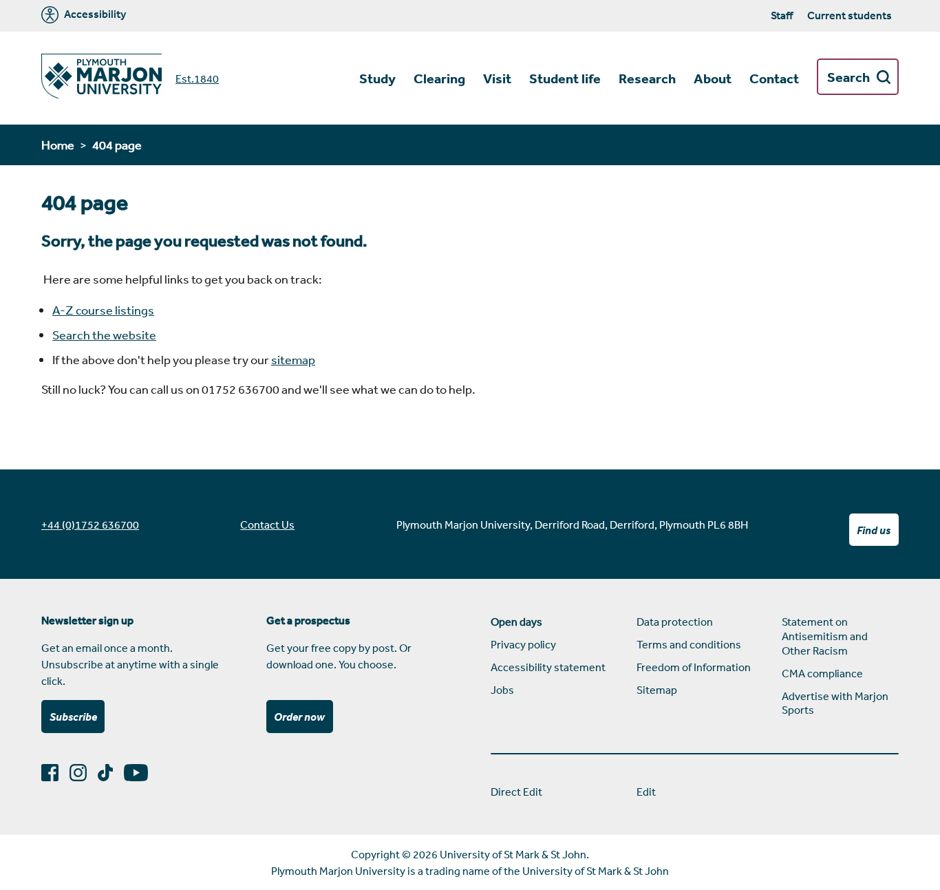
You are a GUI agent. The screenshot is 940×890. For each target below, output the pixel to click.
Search (848, 77)
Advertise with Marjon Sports (835, 703)
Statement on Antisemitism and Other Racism (825, 636)
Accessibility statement (548, 667)
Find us (873, 530)
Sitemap (657, 690)
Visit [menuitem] (497, 78)
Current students (849, 15)
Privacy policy (523, 644)
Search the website (104, 334)
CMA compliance (822, 673)
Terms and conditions (689, 644)
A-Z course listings (103, 309)
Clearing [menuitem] (439, 78)
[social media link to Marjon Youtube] (141, 772)
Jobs (502, 690)
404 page (117, 144)
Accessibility (94, 14)
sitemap (293, 359)
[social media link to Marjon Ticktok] (111, 772)
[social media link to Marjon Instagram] (84, 772)
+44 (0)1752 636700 (90, 524)
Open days (516, 621)
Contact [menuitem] (774, 78)
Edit (646, 791)
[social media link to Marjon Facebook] (55, 772)
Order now (299, 716)
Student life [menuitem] (565, 78)
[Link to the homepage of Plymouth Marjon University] (101, 78)
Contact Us (267, 524)
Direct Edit (516, 791)
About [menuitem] (712, 78)
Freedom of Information (694, 667)
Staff (782, 15)
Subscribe (73, 716)
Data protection (675, 621)
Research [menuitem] (647, 78)
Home (57, 144)
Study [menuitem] (377, 78)
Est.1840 (197, 78)
